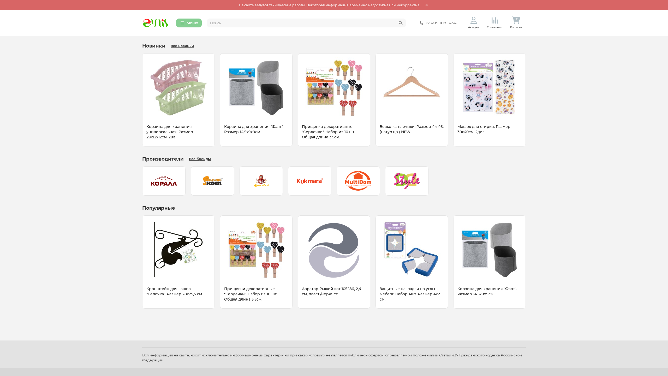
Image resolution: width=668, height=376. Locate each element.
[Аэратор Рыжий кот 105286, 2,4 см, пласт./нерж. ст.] (334, 250)
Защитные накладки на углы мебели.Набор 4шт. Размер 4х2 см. (410, 294)
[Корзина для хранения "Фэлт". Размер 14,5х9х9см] (256, 87)
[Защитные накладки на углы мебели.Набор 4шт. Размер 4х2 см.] (412, 250)
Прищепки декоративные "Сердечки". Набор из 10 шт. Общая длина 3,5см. (328, 131)
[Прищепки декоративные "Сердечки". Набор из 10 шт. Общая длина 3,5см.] (334, 87)
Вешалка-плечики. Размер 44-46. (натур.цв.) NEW (412, 129)
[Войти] (473, 20)
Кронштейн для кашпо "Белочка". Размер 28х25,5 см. (174, 291)
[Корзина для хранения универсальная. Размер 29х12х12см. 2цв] (178, 87)
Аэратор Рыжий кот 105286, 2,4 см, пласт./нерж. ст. (331, 291)
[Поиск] (400, 23)
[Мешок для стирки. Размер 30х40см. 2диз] (489, 87)
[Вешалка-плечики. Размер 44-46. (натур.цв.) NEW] (412, 87)
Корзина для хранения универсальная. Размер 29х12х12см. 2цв (169, 131)
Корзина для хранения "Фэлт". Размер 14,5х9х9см (253, 129)
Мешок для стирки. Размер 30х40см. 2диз (483, 129)
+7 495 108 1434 (440, 22)
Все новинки (182, 46)
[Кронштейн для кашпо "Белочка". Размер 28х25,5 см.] (178, 250)
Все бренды (200, 159)
